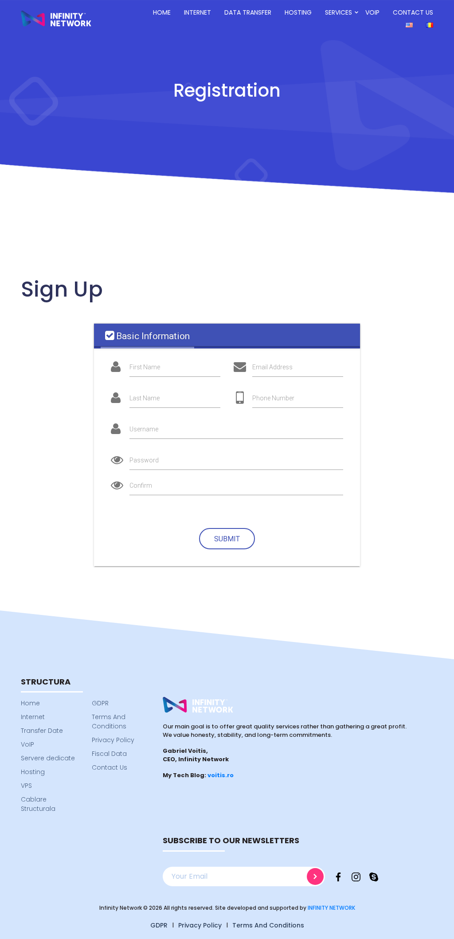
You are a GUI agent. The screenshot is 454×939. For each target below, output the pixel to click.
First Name (144, 367)
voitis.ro (220, 775)
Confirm (140, 485)
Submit (227, 539)
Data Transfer (247, 12)
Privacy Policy (113, 740)
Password (144, 460)
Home (162, 12)
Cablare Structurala (38, 804)
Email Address (272, 367)
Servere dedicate (48, 758)
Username (143, 429)
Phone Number (273, 398)
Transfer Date (42, 730)
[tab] (147, 336)
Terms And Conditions (109, 721)
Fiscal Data (109, 753)
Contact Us (413, 12)
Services (338, 12)
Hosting (298, 12)
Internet (197, 12)
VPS (26, 785)
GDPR (100, 703)
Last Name (144, 398)
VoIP (372, 12)
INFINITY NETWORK (331, 908)
